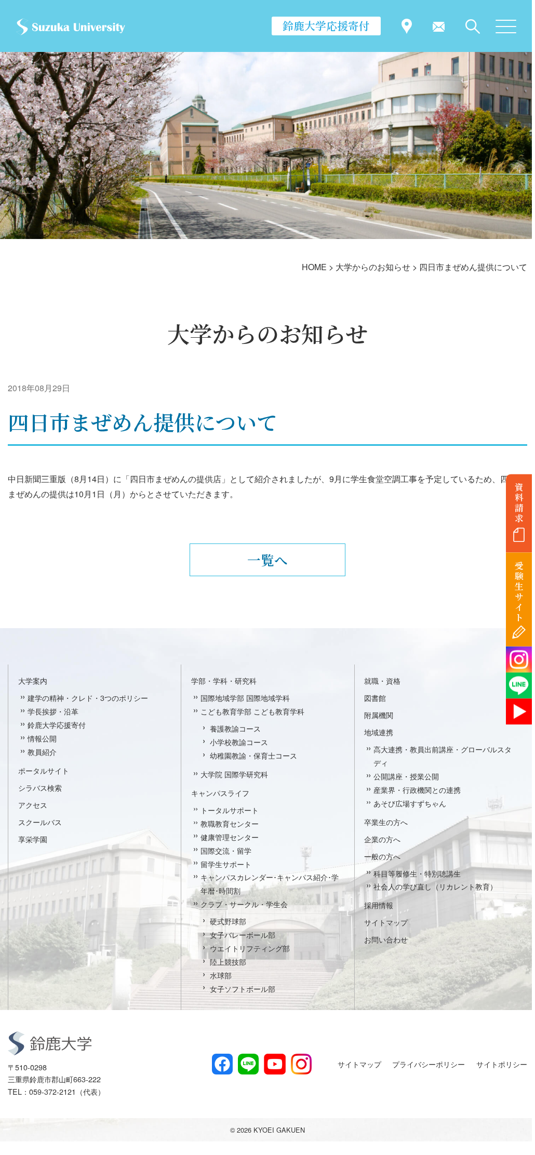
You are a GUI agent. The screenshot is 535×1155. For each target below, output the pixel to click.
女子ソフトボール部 (242, 988)
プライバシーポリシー (428, 1063)
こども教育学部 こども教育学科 (252, 711)
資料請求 (519, 502)
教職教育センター (229, 823)
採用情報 (378, 904)
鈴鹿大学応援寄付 (326, 25)
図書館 (375, 697)
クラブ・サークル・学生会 (244, 903)
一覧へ (267, 559)
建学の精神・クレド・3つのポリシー (88, 697)
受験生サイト (519, 591)
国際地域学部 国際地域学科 (245, 697)
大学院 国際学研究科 (234, 773)
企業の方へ (382, 838)
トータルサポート (229, 809)
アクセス (32, 804)
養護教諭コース (235, 728)
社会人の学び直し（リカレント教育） (435, 886)
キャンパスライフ (220, 792)
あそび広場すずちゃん (409, 803)
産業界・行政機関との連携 (417, 789)
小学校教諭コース (239, 741)
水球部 (221, 975)
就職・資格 (382, 680)
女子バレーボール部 (242, 934)
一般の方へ (382, 856)
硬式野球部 (228, 920)
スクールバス (40, 821)
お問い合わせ (386, 939)
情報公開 (42, 738)
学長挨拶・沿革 (53, 711)
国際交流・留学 (225, 850)
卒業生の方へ (386, 821)
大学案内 (32, 680)
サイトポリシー (501, 1063)
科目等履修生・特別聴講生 (417, 873)
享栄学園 (32, 838)
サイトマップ (386, 922)
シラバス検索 (40, 787)
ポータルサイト (43, 770)
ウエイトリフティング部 (250, 947)
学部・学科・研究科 (224, 680)
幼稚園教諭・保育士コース (253, 755)
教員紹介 (42, 751)
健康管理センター (229, 836)
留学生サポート (225, 863)
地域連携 (378, 731)
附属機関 (378, 714)
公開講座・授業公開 (406, 776)
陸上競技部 (228, 961)
